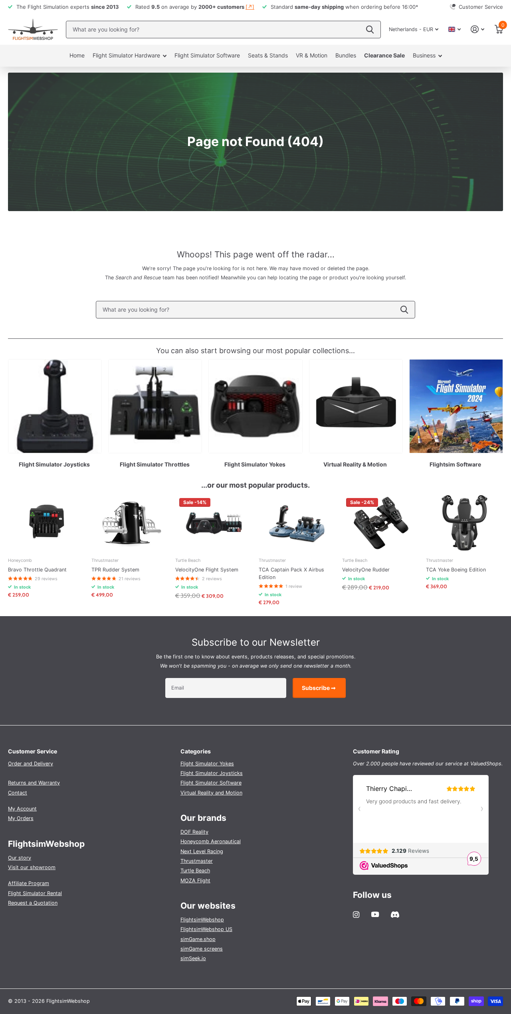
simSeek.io (193, 958)
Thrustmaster (196, 861)
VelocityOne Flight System (206, 570)
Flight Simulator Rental (35, 893)
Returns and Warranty (34, 783)
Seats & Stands (268, 55)
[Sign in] (478, 29)
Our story (19, 858)
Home (77, 55)
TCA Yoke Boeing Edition (456, 570)
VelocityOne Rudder (366, 570)
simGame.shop (198, 939)
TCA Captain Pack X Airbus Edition (291, 573)
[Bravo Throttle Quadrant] (46, 523)
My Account (22, 809)
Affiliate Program (28, 883)
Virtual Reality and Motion (211, 793)
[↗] (250, 7)
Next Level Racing (201, 851)
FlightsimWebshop (202, 920)
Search (404, 309)
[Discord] (395, 914)
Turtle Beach (195, 871)
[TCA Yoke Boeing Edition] (464, 523)
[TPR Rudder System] (129, 523)
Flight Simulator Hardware (126, 55)
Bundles (345, 55)
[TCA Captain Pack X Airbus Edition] (297, 523)
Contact (17, 793)
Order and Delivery (30, 764)
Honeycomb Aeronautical (210, 841)
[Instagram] (356, 914)
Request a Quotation (32, 903)
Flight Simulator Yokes (207, 764)
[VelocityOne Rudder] (380, 523)
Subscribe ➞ (319, 687)
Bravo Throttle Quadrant (37, 570)
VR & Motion (311, 55)
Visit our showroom (31, 867)
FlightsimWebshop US (206, 929)
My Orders (21, 818)
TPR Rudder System (115, 570)
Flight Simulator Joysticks (211, 773)
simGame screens (201, 949)
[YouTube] (375, 914)
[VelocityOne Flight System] (213, 523)
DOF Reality (194, 832)
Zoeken (370, 29)
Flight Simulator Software (207, 55)
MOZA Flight (195, 881)
